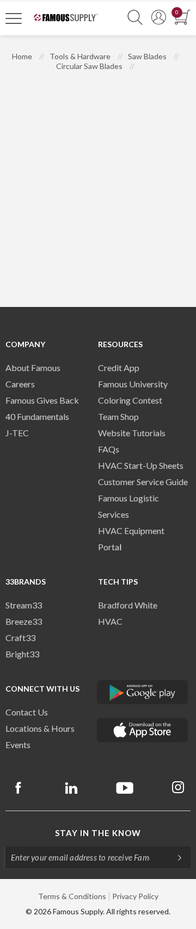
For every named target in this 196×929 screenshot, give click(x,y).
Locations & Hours (40, 728)
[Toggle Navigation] (13, 18)
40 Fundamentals (37, 416)
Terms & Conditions (72, 896)
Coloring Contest (130, 400)
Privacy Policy (135, 896)
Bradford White (127, 605)
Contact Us (26, 712)
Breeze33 (23, 621)
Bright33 (22, 654)
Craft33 (20, 637)
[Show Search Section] (135, 18)
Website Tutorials (132, 433)
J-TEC (17, 433)
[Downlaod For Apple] (142, 730)
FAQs (108, 449)
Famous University (133, 384)
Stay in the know (98, 833)
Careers (20, 384)
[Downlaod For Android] (142, 692)
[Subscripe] (174, 857)
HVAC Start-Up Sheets (140, 465)
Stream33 (23, 605)
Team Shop (118, 416)
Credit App (118, 367)
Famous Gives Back (42, 400)
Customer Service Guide (143, 481)
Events (17, 744)
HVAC (110, 621)
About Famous (32, 367)
